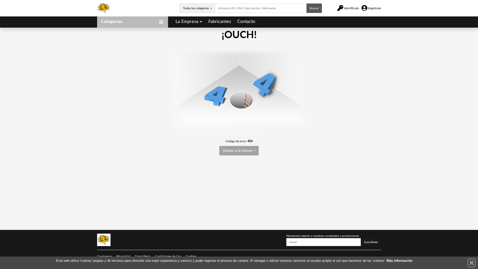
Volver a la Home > (239, 151)
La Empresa (187, 21)
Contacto (246, 21)
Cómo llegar (142, 256)
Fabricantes (219, 21)
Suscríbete (371, 242)
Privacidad (123, 256)
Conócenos (104, 256)
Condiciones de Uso (168, 256)
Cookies (191, 256)
